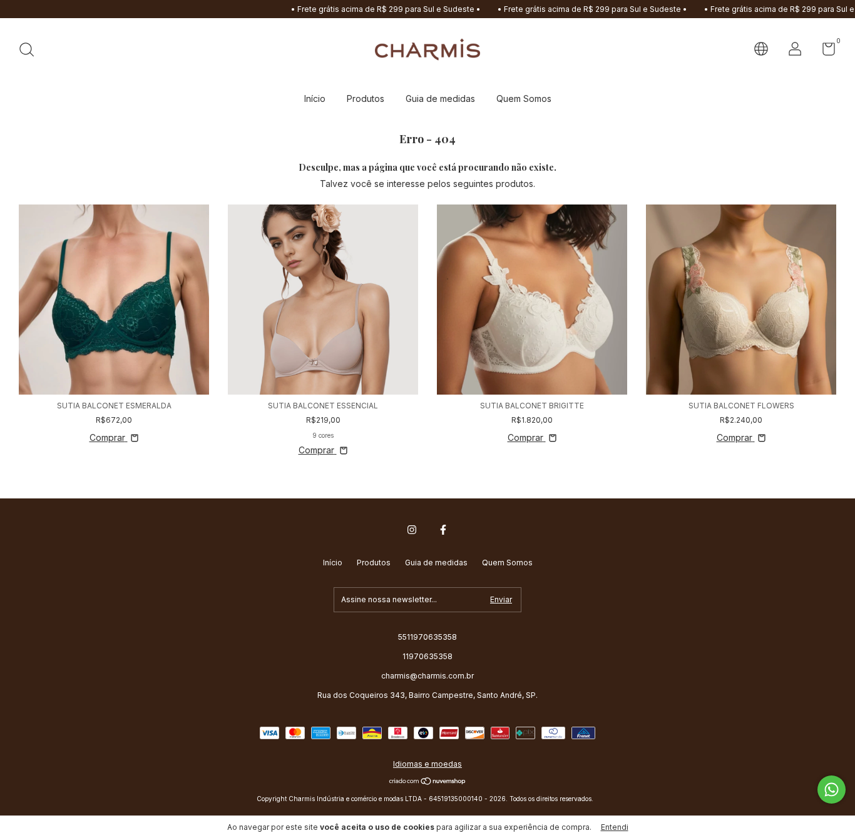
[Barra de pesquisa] (31, 51)
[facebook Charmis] (443, 530)
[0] (824, 52)
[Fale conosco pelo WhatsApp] (831, 789)
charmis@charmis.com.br (427, 675)
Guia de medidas (440, 98)
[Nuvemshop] (428, 782)
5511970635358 (427, 637)
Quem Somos (523, 98)
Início (314, 98)
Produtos (365, 98)
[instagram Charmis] (412, 530)
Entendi (614, 827)
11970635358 (427, 656)
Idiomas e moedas (427, 764)
